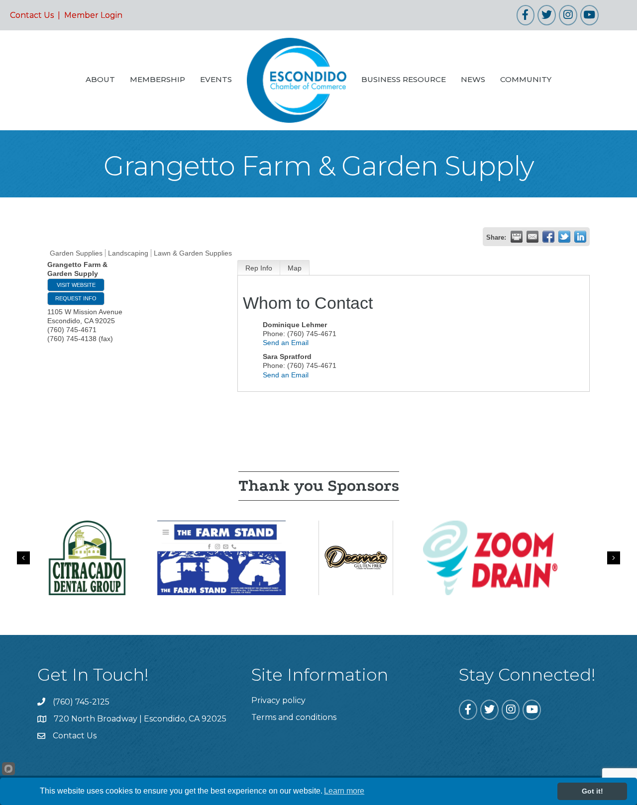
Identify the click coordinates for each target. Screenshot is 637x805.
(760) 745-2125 (81, 702)
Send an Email (286, 343)
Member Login (93, 15)
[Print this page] (517, 237)
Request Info (76, 298)
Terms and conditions (293, 717)
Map (295, 268)
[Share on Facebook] (548, 237)
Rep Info (258, 268)
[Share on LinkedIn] (580, 237)
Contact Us (32, 15)
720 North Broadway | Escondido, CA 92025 (140, 718)
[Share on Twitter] (564, 237)
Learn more (344, 791)
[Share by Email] (532, 237)
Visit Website (76, 285)
